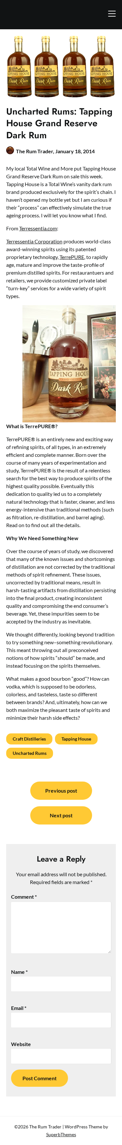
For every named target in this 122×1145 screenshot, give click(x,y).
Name (19, 972)
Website (21, 1044)
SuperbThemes (61, 1134)
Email (18, 1008)
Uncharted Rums (30, 753)
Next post (61, 815)
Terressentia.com (38, 228)
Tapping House (76, 739)
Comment (24, 896)
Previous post (61, 790)
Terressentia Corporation (34, 241)
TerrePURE (72, 257)
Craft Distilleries (29, 739)
